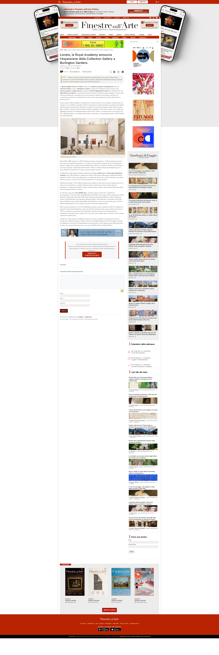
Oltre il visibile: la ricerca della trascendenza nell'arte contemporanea (142, 472)
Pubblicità (126, 17)
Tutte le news (72, 37)
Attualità (82, 37)
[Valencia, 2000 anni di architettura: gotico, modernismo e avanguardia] (143, 284)
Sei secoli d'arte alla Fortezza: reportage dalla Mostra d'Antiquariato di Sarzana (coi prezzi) (142, 518)
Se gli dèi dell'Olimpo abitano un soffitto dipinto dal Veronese (143, 216)
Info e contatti (99, 623)
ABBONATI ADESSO (109, 610)
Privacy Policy (124, 623)
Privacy (129, 636)
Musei (68, 68)
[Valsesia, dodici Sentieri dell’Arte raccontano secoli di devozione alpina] (143, 254)
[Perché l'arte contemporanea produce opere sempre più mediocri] (143, 447)
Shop (150, 35)
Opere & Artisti (72, 35)
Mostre (90, 37)
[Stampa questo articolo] (114, 72)
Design (118, 35)
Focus (106, 37)
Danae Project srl (123, 636)
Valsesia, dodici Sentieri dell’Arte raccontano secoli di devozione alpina (142, 260)
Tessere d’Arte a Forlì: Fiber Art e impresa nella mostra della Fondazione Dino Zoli (143, 319)
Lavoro (141, 35)
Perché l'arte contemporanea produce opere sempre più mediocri (142, 441)
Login (132, 2)
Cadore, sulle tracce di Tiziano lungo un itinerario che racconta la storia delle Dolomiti (142, 230)
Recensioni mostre (89, 35)
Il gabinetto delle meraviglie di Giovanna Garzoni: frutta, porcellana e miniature (141, 245)
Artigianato (115, 37)
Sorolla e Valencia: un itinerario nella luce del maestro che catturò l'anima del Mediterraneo (142, 333)
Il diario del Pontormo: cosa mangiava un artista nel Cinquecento (143, 410)
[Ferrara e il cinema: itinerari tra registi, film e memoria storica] (143, 298)
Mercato (133, 37)
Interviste (98, 37)
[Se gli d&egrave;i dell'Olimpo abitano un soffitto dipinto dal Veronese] (143, 210)
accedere (80, 317)
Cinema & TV (143, 37)
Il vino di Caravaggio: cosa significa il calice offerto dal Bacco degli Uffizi (142, 172)
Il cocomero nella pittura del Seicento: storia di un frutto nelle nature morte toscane (143, 201)
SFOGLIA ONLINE (70, 600)
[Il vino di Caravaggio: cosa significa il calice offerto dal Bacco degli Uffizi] (143, 166)
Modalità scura (134, 623)
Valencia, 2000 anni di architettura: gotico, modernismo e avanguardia (141, 289)
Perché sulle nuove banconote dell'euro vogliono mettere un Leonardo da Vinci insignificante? (140, 379)
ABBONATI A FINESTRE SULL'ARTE (92, 254)
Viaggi (111, 35)
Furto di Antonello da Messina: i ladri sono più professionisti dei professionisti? (143, 395)
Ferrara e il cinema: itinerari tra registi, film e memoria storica (142, 304)
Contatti (117, 17)
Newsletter (107, 17)
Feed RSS (115, 623)
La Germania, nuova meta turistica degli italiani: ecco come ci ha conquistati (143, 457)
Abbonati (142, 2)
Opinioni (102, 35)
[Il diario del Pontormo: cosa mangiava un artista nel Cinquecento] (143, 416)
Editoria (124, 37)
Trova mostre (130, 35)
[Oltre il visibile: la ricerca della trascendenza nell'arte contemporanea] (143, 477)
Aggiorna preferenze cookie (137, 636)
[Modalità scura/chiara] (122, 72)
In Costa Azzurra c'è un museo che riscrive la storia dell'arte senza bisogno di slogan (142, 186)
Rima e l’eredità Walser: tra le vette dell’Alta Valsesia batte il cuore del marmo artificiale (142, 274)
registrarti (88, 317)
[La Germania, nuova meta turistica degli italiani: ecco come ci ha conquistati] (143, 462)
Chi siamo (98, 17)
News (62, 35)
